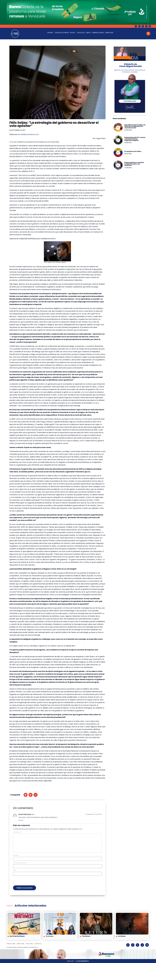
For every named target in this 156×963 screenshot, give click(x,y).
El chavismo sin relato (132, 151)
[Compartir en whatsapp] (35, 795)
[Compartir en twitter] (31, 795)
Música (72, 32)
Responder (20, 820)
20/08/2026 (128, 130)
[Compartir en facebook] (26, 795)
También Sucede (98, 32)
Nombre (16, 855)
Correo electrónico (20, 862)
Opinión (50, 32)
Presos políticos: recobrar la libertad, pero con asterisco (134, 163)
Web (14, 870)
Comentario (17, 832)
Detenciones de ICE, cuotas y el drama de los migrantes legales (134, 138)
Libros (88, 32)
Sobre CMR (109, 32)
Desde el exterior (62, 32)
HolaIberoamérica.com (29, 134)
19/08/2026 (128, 142)
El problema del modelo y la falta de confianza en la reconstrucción (134, 126)
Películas (81, 32)
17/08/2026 (128, 168)
